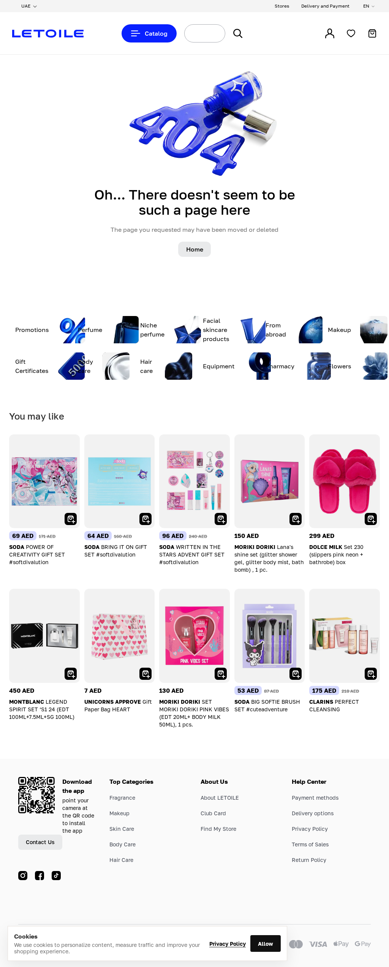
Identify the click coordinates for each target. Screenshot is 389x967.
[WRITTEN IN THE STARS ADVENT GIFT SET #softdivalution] (194, 481)
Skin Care (121, 828)
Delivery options (313, 813)
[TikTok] (56, 875)
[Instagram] (22, 875)
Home (194, 249)
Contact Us (40, 842)
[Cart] (372, 33)
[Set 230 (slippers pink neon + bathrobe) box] (344, 481)
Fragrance (122, 797)
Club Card (213, 813)
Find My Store (218, 828)
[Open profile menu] (329, 33)
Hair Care (121, 860)
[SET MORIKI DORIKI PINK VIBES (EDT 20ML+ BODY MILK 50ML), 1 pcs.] (194, 635)
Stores (282, 6)
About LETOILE (220, 797)
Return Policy (309, 860)
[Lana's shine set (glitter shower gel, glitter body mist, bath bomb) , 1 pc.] (269, 481)
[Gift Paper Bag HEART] (119, 635)
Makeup (119, 813)
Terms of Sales (310, 844)
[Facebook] (39, 875)
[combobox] (191, 33)
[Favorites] (351, 33)
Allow (265, 943)
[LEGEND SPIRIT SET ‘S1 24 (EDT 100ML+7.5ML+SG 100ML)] (44, 635)
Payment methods (315, 797)
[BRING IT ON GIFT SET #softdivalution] (119, 481)
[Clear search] (210, 33)
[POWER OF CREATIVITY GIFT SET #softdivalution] (44, 481)
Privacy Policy (227, 943)
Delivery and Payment (325, 6)
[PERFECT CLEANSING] (344, 635)
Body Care (122, 844)
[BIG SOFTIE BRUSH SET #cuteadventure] (269, 635)
